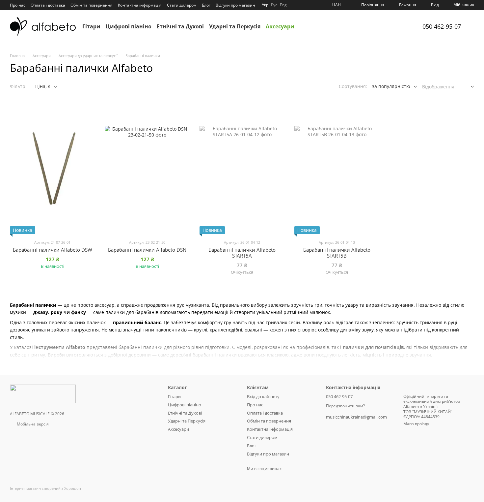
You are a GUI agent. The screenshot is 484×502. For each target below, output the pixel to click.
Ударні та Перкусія (234, 26)
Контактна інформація (140, 5)
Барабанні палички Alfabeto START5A (242, 252)
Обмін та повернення (91, 5)
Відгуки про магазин (235, 5)
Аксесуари (280, 26)
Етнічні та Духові (180, 26)
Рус (274, 5)
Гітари (91, 26)
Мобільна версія (32, 424)
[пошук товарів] (306, 26)
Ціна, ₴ (42, 86)
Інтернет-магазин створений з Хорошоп (45, 488)
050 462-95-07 (441, 26)
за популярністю (391, 86)
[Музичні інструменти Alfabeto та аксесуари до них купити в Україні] (43, 393)
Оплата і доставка (48, 5)
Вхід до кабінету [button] (263, 396)
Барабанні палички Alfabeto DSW (52, 249)
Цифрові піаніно (128, 26)
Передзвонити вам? (345, 406)
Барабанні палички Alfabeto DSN (147, 249)
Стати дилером (182, 5)
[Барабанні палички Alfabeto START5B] (336, 169)
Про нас (17, 5)
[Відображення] (467, 86)
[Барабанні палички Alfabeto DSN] (147, 169)
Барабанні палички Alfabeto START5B (336, 252)
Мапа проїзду (416, 423)
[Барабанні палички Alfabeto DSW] (52, 169)
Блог (206, 5)
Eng (283, 5)
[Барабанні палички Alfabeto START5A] (242, 169)
